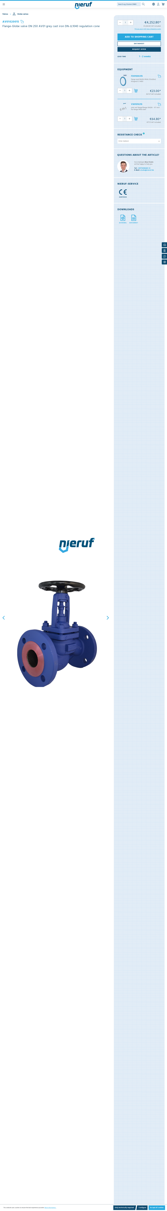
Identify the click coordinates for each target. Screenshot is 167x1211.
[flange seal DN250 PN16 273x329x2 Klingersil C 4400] (123, 81)
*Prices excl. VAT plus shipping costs (147, 29)
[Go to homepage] (83, 5)
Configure (142, 1207)
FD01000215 (137, 76)
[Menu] (3, 4)
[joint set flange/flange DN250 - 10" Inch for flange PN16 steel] (123, 109)
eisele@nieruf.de (144, 170)
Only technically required (124, 1207)
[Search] (143, 4)
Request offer (139, 49)
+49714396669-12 (142, 168)
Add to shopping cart (139, 37)
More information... (50, 1208)
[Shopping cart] (163, 4)
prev (4, 618)
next (107, 618)
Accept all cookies (157, 1207)
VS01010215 (136, 104)
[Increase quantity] (130, 22)
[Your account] (158, 4)
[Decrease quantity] (120, 22)
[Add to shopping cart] (136, 90)
